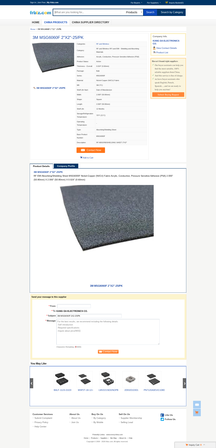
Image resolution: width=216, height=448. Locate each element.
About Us (74, 414)
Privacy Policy (41, 422)
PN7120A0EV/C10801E (155, 390)
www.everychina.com (114, 435)
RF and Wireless (102, 44)
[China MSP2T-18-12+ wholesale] (85, 379)
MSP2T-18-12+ (85, 390)
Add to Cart (88, 158)
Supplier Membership (131, 418)
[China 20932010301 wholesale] (130, 379)
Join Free (41, 2)
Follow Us (170, 419)
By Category (99, 418)
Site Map (113, 438)
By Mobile (98, 422)
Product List (162, 52)
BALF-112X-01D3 (62, 390)
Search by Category (172, 12)
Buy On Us (97, 414)
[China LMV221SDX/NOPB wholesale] (107, 379)
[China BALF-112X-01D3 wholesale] (62, 379)
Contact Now (94, 150)
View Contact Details (166, 48)
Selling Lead (127, 422)
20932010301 (131, 390)
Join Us (75, 422)
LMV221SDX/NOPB (108, 390)
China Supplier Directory (90, 22)
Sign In (33, 2)
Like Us (169, 415)
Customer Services (43, 414)
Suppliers (104, 438)
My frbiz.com (53, 2)
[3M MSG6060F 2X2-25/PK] (52, 84)
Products (94, 438)
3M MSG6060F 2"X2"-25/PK (58, 37)
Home (36, 22)
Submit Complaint (43, 418)
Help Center (40, 426)
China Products (55, 22)
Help (130, 438)
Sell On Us (124, 414)
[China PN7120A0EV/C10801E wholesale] (153, 379)
